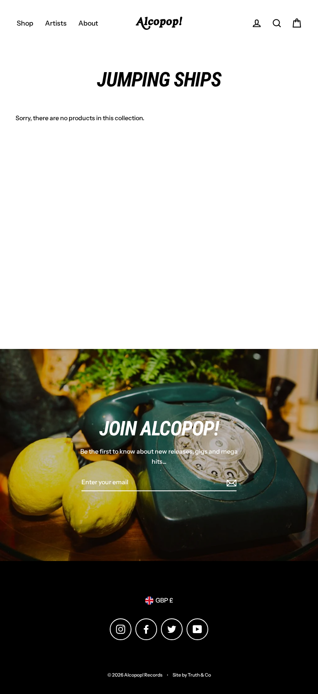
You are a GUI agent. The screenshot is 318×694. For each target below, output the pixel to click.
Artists (56, 23)
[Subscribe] (230, 482)
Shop (25, 23)
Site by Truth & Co (192, 675)
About (88, 23)
